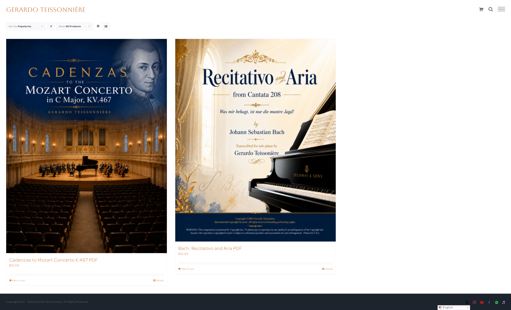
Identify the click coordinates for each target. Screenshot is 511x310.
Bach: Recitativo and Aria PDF (210, 248)
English (447, 307)
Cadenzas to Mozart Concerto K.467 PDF (53, 259)
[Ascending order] (51, 26)
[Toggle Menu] (501, 9)
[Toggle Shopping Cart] (481, 9)
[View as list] (106, 26)
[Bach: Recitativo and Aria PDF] (255, 140)
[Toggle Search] (490, 9)
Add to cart (18, 280)
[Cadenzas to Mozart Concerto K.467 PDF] (86, 146)
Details (160, 280)
